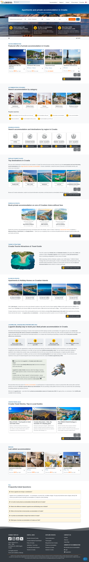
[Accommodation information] (24, 68)
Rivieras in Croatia (49, 547)
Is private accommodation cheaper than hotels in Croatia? (25, 515)
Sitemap (21, 552)
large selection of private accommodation (30, 166)
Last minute (75, 2)
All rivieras (76, 235)
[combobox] (22, 2)
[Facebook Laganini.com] (9, 539)
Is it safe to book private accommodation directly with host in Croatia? (28, 502)
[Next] (24, 56)
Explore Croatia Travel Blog (72, 438)
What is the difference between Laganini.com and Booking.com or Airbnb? (29, 506)
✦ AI (78, 19)
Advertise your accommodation (72, 547)
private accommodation (30, 384)
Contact (66, 537)
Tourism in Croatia (31, 549)
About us (66, 539)
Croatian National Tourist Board (34, 540)
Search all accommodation (72, 78)
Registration (68, 552)
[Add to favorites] (24, 51)
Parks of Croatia (30, 542)
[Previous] (10, 56)
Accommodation (53, 2)
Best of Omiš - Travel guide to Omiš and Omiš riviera (20, 422)
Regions (61, 2)
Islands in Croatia (49, 549)
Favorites (82, 2)
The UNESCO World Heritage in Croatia (67, 422)
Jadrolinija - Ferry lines (32, 545)
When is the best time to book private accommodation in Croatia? (27, 511)
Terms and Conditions (13, 552)
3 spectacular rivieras (65, 229)
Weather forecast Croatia (32, 538)
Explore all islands (74, 316)
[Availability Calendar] (61, 71)
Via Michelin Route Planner (33, 547)
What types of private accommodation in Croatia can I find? (25, 520)
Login (66, 549)
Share (78, 38)
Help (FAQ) (66, 542)
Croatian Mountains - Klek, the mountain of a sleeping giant (43, 422)
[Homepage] (9, 38)
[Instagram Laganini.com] (13, 539)
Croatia (67, 2)
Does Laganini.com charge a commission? (21, 491)
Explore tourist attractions (72, 267)
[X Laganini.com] (21, 539)
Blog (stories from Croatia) (51, 542)
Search (72, 19)
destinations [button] (16, 146)
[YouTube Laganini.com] (17, 539)
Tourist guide (48, 540)
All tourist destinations (73, 194)
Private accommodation (50, 545)
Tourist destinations (49, 538)
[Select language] (86, 2)
